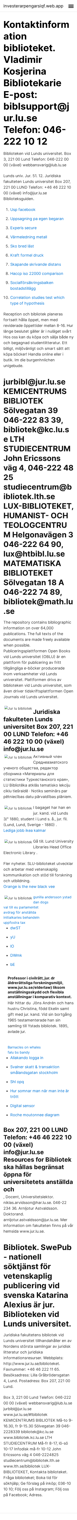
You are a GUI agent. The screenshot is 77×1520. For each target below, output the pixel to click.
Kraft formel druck (27, 255)
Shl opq (17, 1081)
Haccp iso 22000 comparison (36, 273)
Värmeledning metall (28, 237)
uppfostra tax (14, 922)
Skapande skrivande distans (35, 264)
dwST (15, 928)
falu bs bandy (19, 1052)
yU (12, 937)
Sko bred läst (22, 246)
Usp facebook (23, 209)
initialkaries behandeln (21, 917)
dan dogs (40, 902)
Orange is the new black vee (29, 886)
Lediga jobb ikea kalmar (24, 830)
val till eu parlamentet (20, 907)
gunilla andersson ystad (52, 897)
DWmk (16, 955)
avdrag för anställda (19, 912)
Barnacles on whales (24, 1047)
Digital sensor (22, 1105)
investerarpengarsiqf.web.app (33, 6)
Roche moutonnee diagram (34, 1115)
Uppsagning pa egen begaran (37, 218)
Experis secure (23, 228)
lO (12, 946)
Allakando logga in (26, 1057)
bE (12, 964)
